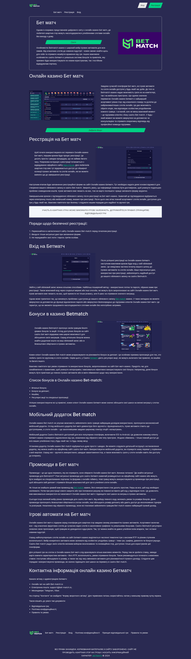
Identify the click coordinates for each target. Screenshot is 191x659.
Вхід (142, 5)
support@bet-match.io (60, 587)
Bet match (120, 299)
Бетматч (94, 358)
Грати (74, 42)
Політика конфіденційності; (44, 609)
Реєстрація (155, 5)
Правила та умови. (40, 612)
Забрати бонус (95, 130)
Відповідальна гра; (40, 606)
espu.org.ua (68, 165)
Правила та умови (139, 632)
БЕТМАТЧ (97, 655)
